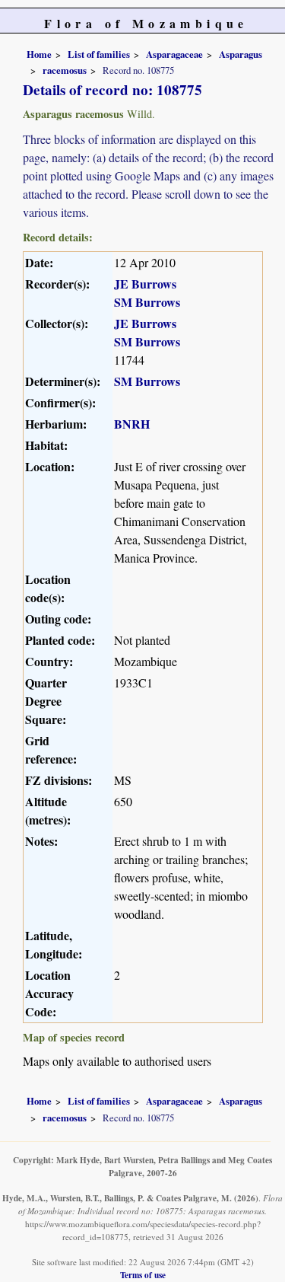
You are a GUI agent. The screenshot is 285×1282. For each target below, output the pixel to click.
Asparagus (240, 54)
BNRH (132, 423)
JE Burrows (145, 283)
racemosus (65, 70)
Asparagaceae (174, 54)
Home (39, 54)
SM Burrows (147, 302)
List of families (99, 54)
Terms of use (143, 1274)
